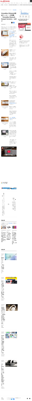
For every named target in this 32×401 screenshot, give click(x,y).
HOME (2, 4)
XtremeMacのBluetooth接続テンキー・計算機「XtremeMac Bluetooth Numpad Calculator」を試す (9, 17)
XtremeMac (12, 32)
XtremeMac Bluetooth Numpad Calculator (11, 35)
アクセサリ (6, 4)
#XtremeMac (14, 9)
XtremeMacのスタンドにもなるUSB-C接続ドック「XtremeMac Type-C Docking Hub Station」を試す (14, 204)
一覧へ (9, 204)
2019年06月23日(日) (4, 9)
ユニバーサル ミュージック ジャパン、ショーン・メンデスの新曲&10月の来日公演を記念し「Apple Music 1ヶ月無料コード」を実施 (3, 204)
